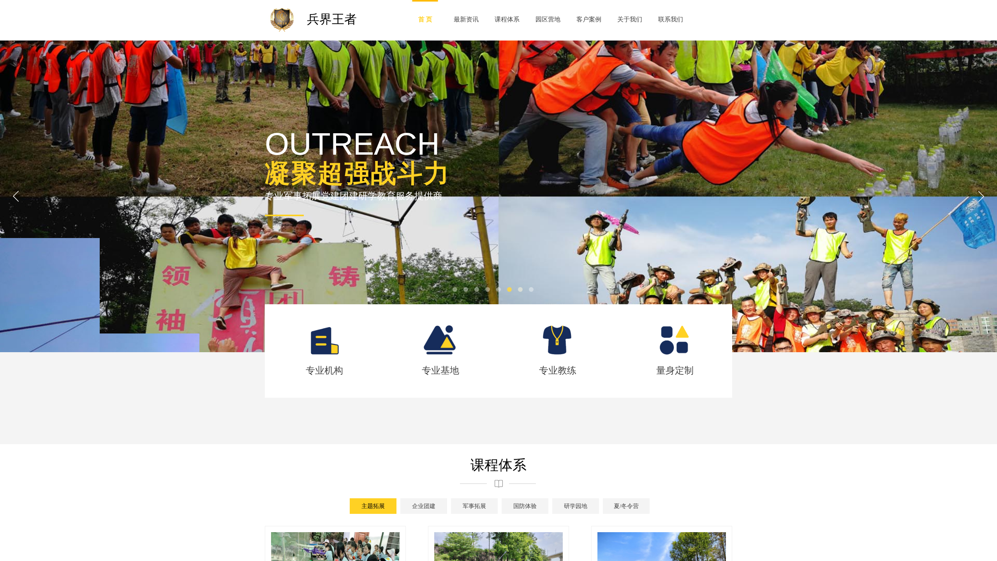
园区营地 (547, 19)
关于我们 (629, 19)
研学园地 (575, 506)
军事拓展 (474, 506)
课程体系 (507, 19)
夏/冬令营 (626, 506)
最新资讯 (466, 19)
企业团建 (423, 506)
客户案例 (588, 19)
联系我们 (670, 19)
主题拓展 (373, 506)
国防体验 (525, 506)
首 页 (425, 19)
